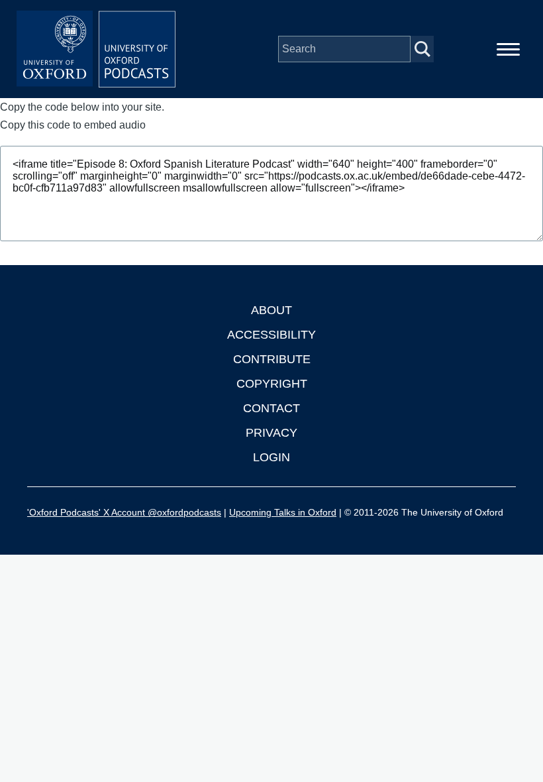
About (271, 310)
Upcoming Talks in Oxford (282, 512)
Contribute (272, 359)
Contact (271, 408)
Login (271, 457)
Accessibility (271, 334)
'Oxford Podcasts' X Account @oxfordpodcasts (124, 512)
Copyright (271, 383)
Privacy (271, 432)
